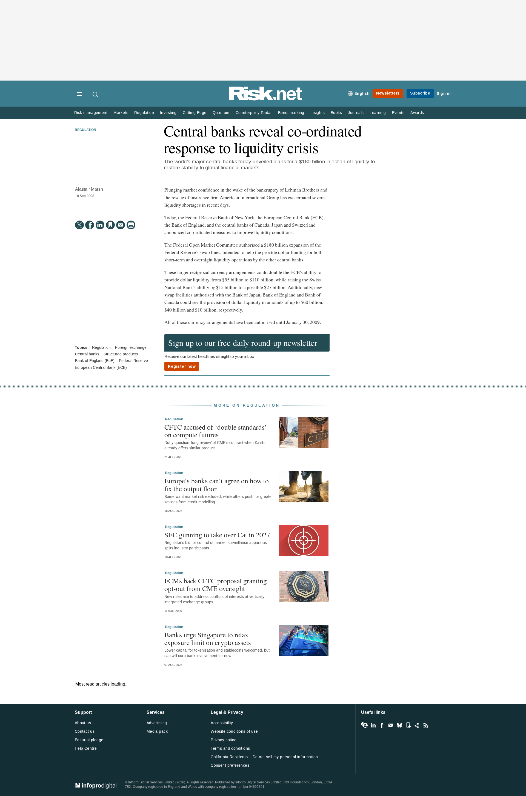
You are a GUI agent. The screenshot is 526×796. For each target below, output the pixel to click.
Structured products (121, 354)
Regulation (144, 112)
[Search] (95, 94)
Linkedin (373, 725)
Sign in (444, 93)
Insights (317, 112)
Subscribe (420, 93)
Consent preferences (230, 765)
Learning (378, 112)
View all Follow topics (364, 725)
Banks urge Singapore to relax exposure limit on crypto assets (207, 638)
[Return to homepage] (266, 99)
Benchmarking (291, 112)
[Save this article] (110, 225)
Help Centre (86, 748)
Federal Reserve (133, 361)
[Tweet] (79, 225)
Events (398, 112)
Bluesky (399, 725)
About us (83, 723)
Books (336, 112)
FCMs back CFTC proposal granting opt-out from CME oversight (215, 584)
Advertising (157, 723)
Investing (168, 112)
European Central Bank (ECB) (101, 368)
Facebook (382, 725)
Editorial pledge (89, 740)
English (362, 93)
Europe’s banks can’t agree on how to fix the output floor (216, 484)
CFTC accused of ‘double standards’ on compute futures (215, 430)
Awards (417, 112)
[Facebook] (89, 225)
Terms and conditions (230, 748)
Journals (356, 112)
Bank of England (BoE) (95, 361)
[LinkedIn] (100, 225)
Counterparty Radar (254, 112)
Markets (120, 112)
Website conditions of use (234, 731)
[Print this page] (131, 225)
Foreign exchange (131, 348)
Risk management (90, 112)
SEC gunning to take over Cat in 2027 (217, 534)
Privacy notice (223, 740)
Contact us (85, 731)
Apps (408, 725)
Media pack (157, 731)
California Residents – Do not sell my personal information (264, 757)
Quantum (221, 112)
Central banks (87, 354)
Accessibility (222, 723)
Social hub (417, 725)
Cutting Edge (195, 112)
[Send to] (120, 225)
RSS (425, 725)
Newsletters (388, 93)
